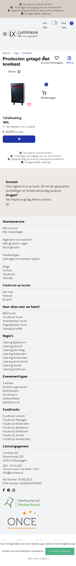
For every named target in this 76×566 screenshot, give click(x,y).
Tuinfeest (8, 383)
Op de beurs (10, 395)
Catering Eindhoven (14, 369)
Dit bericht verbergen (60, 551)
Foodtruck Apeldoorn (16, 427)
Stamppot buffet (13, 329)
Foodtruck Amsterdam (16, 439)
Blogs (6, 266)
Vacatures (9, 274)
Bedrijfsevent (11, 391)
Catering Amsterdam (15, 358)
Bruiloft (7, 299)
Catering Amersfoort (15, 361)
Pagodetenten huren (15, 325)
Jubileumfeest (11, 398)
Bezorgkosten (11, 247)
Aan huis (8, 292)
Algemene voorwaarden (17, 240)
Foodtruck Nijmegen (15, 420)
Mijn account (10, 228)
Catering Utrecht (12, 346)
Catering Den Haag (14, 350)
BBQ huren (9, 313)
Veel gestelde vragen (15, 243)
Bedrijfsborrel (11, 402)
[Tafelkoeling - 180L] (19, 94)
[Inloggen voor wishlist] (29, 104)
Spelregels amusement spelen (21, 259)
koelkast (27, 53)
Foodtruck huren (13, 317)
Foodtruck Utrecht (14, 416)
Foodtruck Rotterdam (16, 424)
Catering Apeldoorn (14, 342)
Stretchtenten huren (15, 321)
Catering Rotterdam (14, 354)
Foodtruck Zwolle (13, 435)
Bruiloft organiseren (15, 387)
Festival (7, 296)
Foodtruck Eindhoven (15, 431)
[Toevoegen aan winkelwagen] (19, 139)
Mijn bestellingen (13, 232)
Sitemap (8, 278)
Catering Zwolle (12, 365)
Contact (7, 270)
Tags (16, 53)
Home (6, 53)
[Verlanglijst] (57, 59)
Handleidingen (11, 255)
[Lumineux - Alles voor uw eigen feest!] (23, 34)
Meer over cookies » (38, 558)
